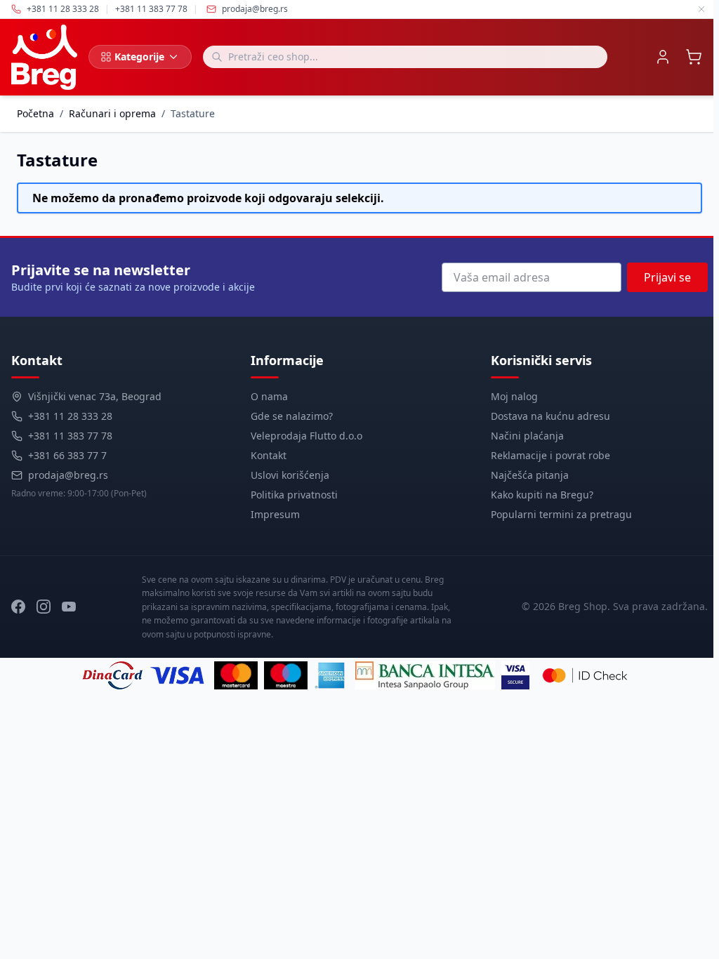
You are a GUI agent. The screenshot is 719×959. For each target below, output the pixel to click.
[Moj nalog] (663, 57)
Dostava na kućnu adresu (550, 416)
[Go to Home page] (44, 57)
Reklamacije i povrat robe (550, 455)
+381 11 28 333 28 (70, 416)
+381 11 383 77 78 (70, 435)
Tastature (193, 113)
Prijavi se (667, 277)
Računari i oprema (112, 113)
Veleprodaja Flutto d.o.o (306, 435)
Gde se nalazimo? (292, 416)
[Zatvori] (701, 9)
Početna (35, 113)
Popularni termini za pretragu (561, 514)
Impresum (275, 514)
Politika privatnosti (294, 494)
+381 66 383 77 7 (67, 455)
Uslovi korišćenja (290, 475)
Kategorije (139, 56)
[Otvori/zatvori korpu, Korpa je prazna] (694, 57)
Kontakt (268, 455)
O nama (269, 396)
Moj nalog (514, 396)
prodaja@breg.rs (255, 9)
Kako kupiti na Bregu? (542, 494)
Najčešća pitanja (530, 475)
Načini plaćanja (527, 435)
